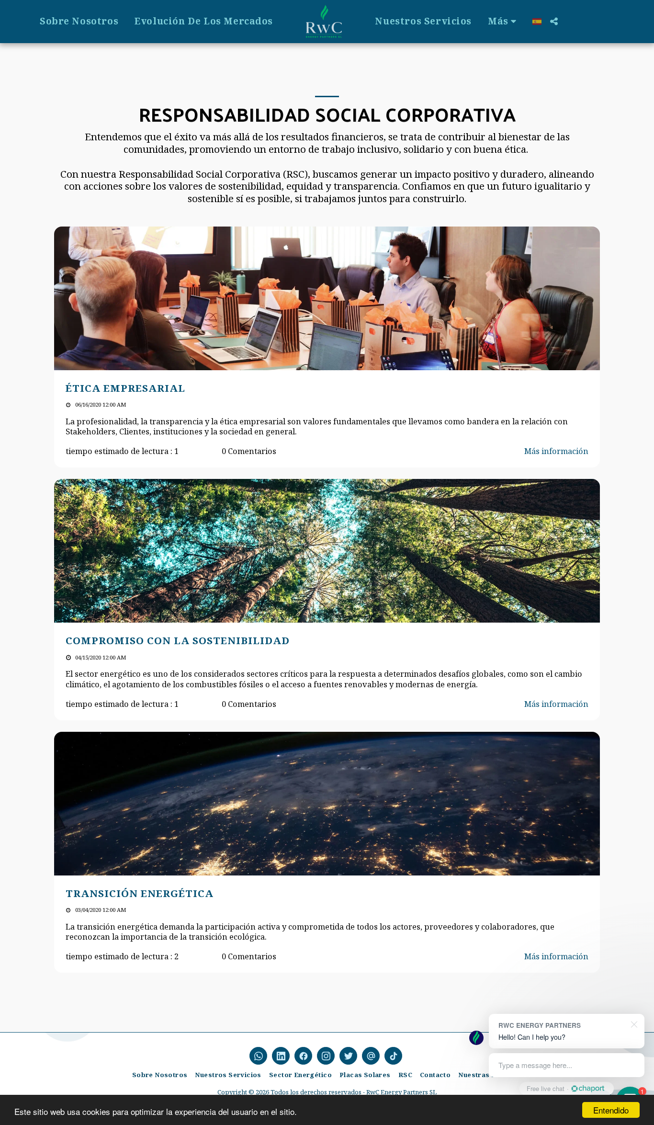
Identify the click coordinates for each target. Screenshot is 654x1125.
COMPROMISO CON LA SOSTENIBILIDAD (178, 640)
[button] (554, 21)
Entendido (611, 1110)
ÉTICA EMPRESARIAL (125, 388)
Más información (556, 450)
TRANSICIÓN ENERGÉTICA (140, 893)
